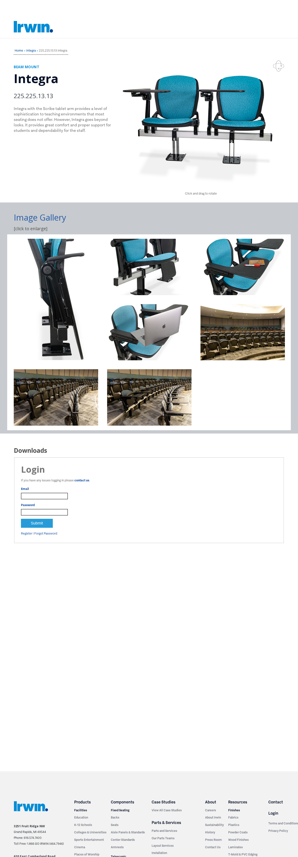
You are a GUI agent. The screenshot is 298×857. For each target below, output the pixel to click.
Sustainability (214, 825)
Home (19, 50)
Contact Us (213, 847)
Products (82, 802)
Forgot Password (45, 533)
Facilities (80, 810)
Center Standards (123, 839)
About (210, 802)
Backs (115, 817)
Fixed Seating (120, 810)
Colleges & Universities (90, 832)
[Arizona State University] (242, 332)
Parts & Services (166, 822)
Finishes (234, 810)
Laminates (235, 847)
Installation (159, 853)
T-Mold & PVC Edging (242, 854)
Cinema (79, 847)
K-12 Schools (83, 825)
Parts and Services (164, 831)
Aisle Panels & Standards (128, 832)
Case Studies (163, 802)
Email (25, 489)
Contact (275, 802)
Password (28, 505)
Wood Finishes (238, 839)
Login (273, 813)
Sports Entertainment (89, 839)
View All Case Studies (167, 810)
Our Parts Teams (163, 838)
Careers (210, 810)
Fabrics (233, 817)
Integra (31, 50)
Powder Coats (238, 832)
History (210, 832)
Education (81, 817)
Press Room (213, 839)
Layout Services (163, 845)
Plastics (233, 825)
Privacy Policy (278, 831)
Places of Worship (86, 854)
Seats (114, 825)
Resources (237, 802)
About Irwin (213, 817)
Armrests (117, 847)
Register (26, 533)
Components (122, 802)
